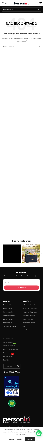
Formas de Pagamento (30, 308)
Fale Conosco (7, 322)
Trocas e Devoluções (29, 315)
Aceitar (30, 439)
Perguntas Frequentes (30, 312)
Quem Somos (7, 308)
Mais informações (15, 439)
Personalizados (8, 312)
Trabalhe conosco (28, 330)
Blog (24, 326)
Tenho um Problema (9, 326)
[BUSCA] (39, 9)
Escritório (6, 360)
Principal (7, 301)
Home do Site (7, 305)
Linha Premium (8, 319)
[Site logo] (21, 3)
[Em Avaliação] (11, 386)
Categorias (8, 338)
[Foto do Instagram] (12, 254)
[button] (39, 433)
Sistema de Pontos (29, 322)
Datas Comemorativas (10, 349)
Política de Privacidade (30, 305)
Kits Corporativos (9, 315)
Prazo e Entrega (28, 319)
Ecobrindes (7, 353)
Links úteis (27, 301)
